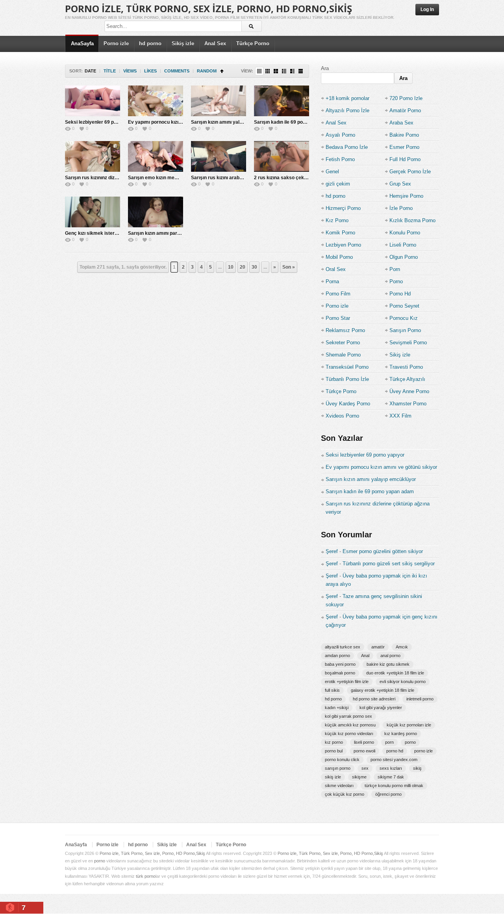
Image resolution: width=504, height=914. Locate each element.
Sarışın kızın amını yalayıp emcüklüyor (234, 122)
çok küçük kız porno (344, 794)
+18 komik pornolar (347, 98)
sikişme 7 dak (391, 777)
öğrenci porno (388, 794)
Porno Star (338, 318)
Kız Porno (337, 220)
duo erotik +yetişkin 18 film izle (395, 673)
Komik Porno (340, 233)
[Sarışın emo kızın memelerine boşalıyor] (155, 156)
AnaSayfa (82, 43)
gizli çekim (338, 184)
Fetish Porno (340, 159)
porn (389, 742)
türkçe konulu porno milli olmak (394, 785)
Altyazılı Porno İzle (347, 110)
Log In (427, 9)
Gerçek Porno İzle (410, 172)
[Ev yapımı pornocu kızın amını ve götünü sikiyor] (155, 101)
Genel (332, 172)
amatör (378, 647)
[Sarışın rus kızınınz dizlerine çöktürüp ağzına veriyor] (92, 156)
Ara (325, 68)
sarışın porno (337, 768)
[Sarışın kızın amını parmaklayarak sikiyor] (155, 212)
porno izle (423, 751)
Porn (394, 269)
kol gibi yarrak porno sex (348, 716)
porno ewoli (364, 751)
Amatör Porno (405, 110)
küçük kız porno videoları (349, 733)
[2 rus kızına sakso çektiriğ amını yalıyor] (281, 156)
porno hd (394, 751)
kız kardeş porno (400, 733)
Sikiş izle (183, 43)
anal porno (390, 655)
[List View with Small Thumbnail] (284, 71)
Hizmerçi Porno (343, 208)
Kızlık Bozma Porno (412, 220)
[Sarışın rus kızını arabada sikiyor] (218, 156)
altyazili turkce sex (342, 647)
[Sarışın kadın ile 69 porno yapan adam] (281, 101)
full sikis (332, 690)
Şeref (332, 551)
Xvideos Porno (342, 416)
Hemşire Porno (406, 196)
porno (410, 742)
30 (254, 267)
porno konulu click (342, 759)
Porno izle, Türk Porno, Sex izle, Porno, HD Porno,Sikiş (208, 8)
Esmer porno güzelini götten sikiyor (383, 551)
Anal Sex (215, 43)
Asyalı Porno (340, 135)
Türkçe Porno (252, 43)
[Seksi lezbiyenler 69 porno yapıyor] (92, 101)
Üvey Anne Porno (409, 391)
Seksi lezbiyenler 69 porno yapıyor (103, 122)
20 (242, 267)
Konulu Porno (404, 233)
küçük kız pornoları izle (409, 725)
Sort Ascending (222, 71)
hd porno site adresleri (374, 699)
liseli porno (364, 742)
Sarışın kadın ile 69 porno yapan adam (296, 122)
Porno (396, 281)
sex (365, 768)
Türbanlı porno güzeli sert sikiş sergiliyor (389, 564)
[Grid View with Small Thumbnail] (267, 71)
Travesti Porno (406, 367)
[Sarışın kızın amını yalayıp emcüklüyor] (218, 101)
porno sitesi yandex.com (394, 759)
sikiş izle (333, 777)
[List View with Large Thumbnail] (300, 71)
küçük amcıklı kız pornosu (350, 725)
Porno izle (116, 43)
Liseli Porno (402, 245)
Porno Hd (400, 294)
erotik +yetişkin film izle (347, 681)
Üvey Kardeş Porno (348, 404)
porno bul (334, 751)
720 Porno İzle (405, 98)
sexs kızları (391, 768)
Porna (332, 281)
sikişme (359, 777)
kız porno (334, 742)
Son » (288, 267)
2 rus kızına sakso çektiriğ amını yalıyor (298, 177)
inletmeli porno (420, 699)
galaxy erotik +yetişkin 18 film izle (382, 690)
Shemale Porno (343, 355)
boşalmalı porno (340, 673)
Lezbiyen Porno (343, 245)
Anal (365, 655)
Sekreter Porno (343, 343)
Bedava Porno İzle (347, 147)
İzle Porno (401, 208)
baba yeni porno (340, 664)
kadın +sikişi (336, 707)
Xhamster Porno (407, 404)
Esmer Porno (404, 147)
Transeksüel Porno (347, 367)
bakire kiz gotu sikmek (388, 664)
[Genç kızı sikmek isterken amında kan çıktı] (92, 212)
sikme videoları (339, 785)
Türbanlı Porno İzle (347, 379)
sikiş (417, 768)
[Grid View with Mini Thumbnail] (259, 71)
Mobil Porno (339, 257)
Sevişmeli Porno (408, 343)
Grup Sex (400, 184)
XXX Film (400, 416)
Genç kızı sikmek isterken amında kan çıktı (113, 233)
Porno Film (338, 294)
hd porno (150, 43)
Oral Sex (336, 269)
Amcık (402, 647)
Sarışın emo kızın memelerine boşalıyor (172, 177)
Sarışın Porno (405, 330)
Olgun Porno (403, 257)
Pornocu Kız (403, 318)
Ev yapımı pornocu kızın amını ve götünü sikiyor (181, 122)
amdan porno (337, 655)
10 (230, 267)
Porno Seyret (404, 306)
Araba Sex (401, 123)
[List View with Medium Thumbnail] (292, 71)
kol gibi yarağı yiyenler (380, 707)
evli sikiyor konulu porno (403, 681)
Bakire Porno (404, 135)
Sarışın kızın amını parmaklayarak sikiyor (174, 233)
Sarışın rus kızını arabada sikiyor (227, 177)
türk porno (146, 876)
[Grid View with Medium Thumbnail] (276, 71)
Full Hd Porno (405, 159)
